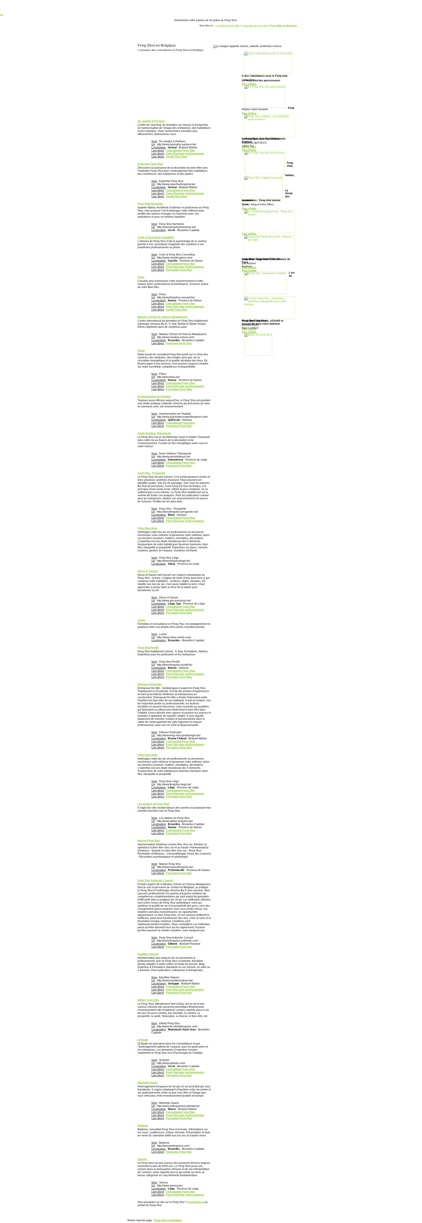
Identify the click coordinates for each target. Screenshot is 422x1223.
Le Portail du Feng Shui (227, 25)
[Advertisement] (173, 86)
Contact (252, 1213)
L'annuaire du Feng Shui (255, 25)
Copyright (136, 1213)
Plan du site (209, 1213)
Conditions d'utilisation (232, 1213)
